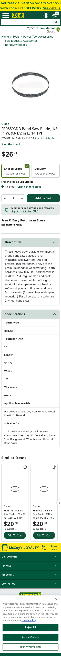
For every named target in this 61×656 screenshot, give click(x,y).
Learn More (54, 548)
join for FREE (30, 211)
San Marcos (47, 28)
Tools (16, 36)
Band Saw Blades (16, 45)
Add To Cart (15, 535)
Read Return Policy (11, 224)
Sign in (15, 211)
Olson (5, 124)
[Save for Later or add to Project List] (25, 467)
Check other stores (29, 186)
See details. (52, 8)
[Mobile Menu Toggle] (5, 15)
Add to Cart (43, 198)
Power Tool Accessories (38, 36)
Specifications (15, 314)
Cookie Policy (29, 620)
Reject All (30, 627)
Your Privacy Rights (30, 646)
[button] (15, 171)
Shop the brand (10, 144)
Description (13, 242)
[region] (30, 624)
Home (5, 36)
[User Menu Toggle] (46, 15)
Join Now (44, 548)
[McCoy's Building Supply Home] (18, 15)
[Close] (56, 599)
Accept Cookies (30, 637)
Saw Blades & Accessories (21, 41)
